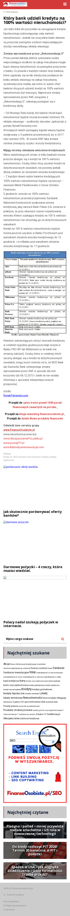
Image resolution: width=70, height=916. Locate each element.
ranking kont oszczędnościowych (48, 710)
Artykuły (7, 454)
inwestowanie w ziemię (33, 677)
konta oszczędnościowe (37, 681)
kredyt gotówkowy (36, 685)
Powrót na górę (15, 894)
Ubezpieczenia (11, 718)
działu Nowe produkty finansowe (35, 418)
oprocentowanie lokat (34, 702)
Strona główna (11, 901)
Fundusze (58, 668)
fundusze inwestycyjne (16, 672)
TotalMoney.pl (53, 714)
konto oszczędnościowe (15, 685)
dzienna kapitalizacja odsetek (16, 668)
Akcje (6, 664)
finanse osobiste (39, 668)
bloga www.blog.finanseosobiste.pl (34, 414)
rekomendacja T (10, 714)
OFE (22, 702)
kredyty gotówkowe (42, 689)
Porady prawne (10, 706)
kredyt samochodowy (12, 689)
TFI (44, 714)
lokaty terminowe (13, 697)
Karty (22, 680)
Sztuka (39, 714)
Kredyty (45, 457)
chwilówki (41, 664)
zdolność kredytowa (29, 718)
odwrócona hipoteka (11, 702)
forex (50, 668)
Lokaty (44, 693)
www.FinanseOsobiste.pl (19, 429)
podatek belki (52, 702)
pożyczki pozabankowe (29, 706)
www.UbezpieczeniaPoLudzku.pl (22, 438)
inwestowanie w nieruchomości (49, 673)
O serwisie (9, 909)
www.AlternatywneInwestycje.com (23, 447)
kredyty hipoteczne (13, 693)
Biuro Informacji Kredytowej (23, 664)
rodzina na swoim (27, 714)
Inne (32, 672)
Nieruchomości (33, 697)
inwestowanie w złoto (52, 677)
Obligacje (61, 698)
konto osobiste (54, 681)
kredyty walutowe (32, 694)
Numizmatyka (49, 698)
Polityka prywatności (14, 905)
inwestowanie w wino (12, 677)
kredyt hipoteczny (51, 685)
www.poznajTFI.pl (13, 443)
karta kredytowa (11, 681)
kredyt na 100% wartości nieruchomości (22, 457)
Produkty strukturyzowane (17, 710)
